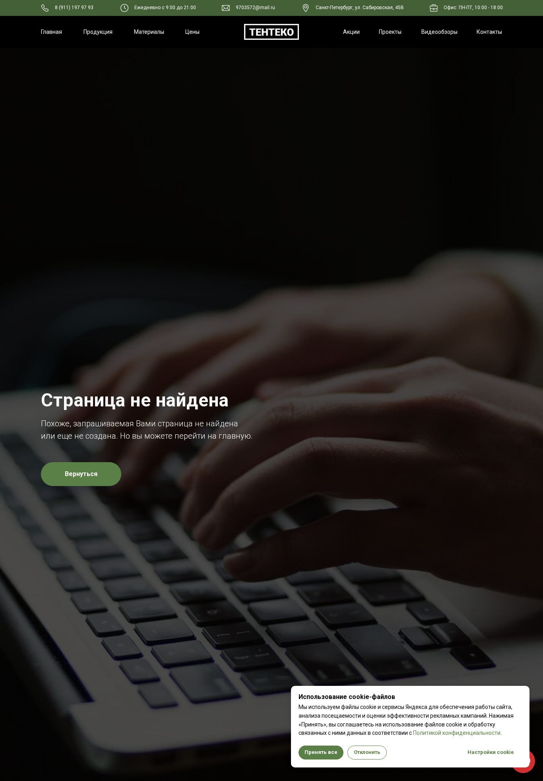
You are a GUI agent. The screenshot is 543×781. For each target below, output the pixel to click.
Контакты (489, 32)
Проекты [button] (390, 32)
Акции (351, 32)
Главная (51, 32)
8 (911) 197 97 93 (74, 7)
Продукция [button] (97, 32)
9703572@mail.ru (255, 7)
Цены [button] (192, 32)
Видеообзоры (439, 32)
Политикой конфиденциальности (456, 733)
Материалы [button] (149, 32)
